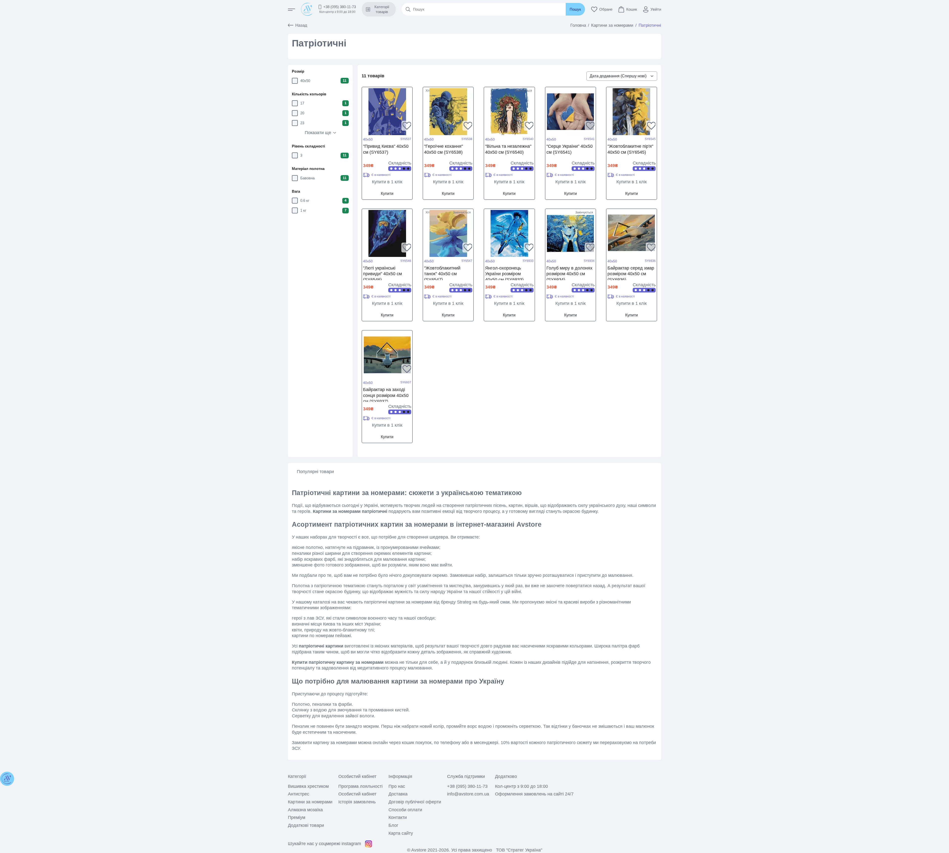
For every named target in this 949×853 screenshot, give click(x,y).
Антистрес (298, 793)
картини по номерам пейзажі (321, 635)
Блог (393, 825)
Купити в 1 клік (387, 181)
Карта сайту (400, 833)
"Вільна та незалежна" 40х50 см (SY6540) (508, 149)
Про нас (396, 786)
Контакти (397, 817)
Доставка (398, 793)
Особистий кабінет (357, 793)
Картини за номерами (612, 25)
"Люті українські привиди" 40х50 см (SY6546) (382, 273)
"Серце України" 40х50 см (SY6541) (569, 149)
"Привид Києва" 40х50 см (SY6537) (386, 149)
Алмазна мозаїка (305, 809)
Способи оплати (405, 809)
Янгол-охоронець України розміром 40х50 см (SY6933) (504, 273)
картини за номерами (410, 602)
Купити (387, 193)
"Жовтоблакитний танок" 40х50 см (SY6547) (442, 273)
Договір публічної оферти (414, 801)
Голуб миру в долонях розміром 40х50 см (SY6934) (569, 273)
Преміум (296, 817)
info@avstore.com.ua (468, 793)
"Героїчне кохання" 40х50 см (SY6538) (443, 149)
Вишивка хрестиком (308, 786)
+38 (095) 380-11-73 (339, 7)
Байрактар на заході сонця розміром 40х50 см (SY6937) (386, 394)
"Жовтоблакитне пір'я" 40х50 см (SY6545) (630, 149)
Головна (578, 25)
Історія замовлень (357, 801)
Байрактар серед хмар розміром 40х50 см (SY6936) (630, 273)
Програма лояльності (360, 786)
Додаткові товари (306, 825)
